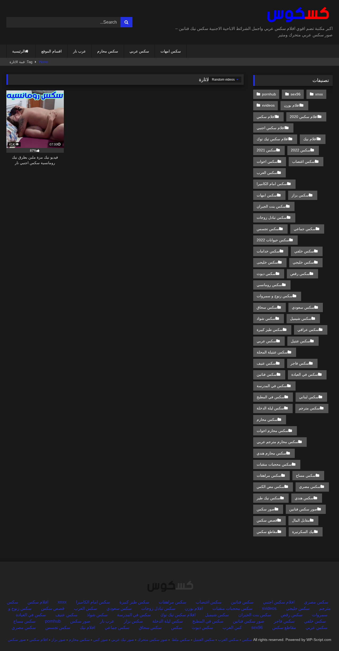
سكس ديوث (266, 274)
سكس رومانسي (269, 285)
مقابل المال (301, 520)
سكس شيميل (300, 318)
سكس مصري (309, 486)
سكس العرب (267, 173)
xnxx (319, 94)
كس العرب (232, 627)
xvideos (268, 105)
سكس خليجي (303, 262)
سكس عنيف (266, 363)
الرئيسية (18, 51)
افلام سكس (266, 117)
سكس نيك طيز (268, 498)
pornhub (269, 94)
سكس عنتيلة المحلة (272, 352)
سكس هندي (304, 498)
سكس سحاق (267, 307)
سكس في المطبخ (270, 397)
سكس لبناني (309, 397)
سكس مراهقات (269, 475)
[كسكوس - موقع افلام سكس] (297, 14)
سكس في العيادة (304, 374)
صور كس (100, 639)
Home (43, 62)
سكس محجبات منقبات (274, 464)
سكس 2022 (300, 150)
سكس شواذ (266, 318)
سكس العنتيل (204, 639)
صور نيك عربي (122, 639)
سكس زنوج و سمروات (275, 296)
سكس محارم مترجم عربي (277, 442)
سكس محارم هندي (271, 453)
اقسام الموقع (51, 51)
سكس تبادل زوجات (272, 217)
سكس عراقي (308, 329)
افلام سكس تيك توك (273, 139)
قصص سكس (267, 520)
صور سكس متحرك (152, 639)
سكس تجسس (268, 229)
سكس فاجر (300, 363)
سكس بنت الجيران (271, 206)
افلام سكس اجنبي (271, 128)
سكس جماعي (305, 229)
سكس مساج (306, 475)
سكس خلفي (304, 251)
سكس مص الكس (270, 486)
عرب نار (79, 51)
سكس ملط (181, 639)
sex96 (296, 94)
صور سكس (266, 509)
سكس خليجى (267, 262)
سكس (176, 627)
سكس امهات (170, 51)
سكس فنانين (267, 374)
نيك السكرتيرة (303, 532)
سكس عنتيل (300, 341)
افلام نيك (310, 139)
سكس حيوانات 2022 (273, 240)
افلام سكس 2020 (304, 117)
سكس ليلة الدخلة (270, 408)
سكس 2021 (266, 150)
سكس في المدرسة (272, 386)
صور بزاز (58, 639)
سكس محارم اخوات (272, 431)
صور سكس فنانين (303, 509)
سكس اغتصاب (303, 161)
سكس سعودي (303, 307)
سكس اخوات (267, 161)
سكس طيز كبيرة (270, 329)
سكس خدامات (268, 251)
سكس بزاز (300, 195)
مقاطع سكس (267, 532)
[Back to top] (322, 635)
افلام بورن (292, 105)
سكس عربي (139, 51)
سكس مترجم (309, 408)
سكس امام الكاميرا (272, 184)
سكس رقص (300, 274)
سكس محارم (107, 51)
